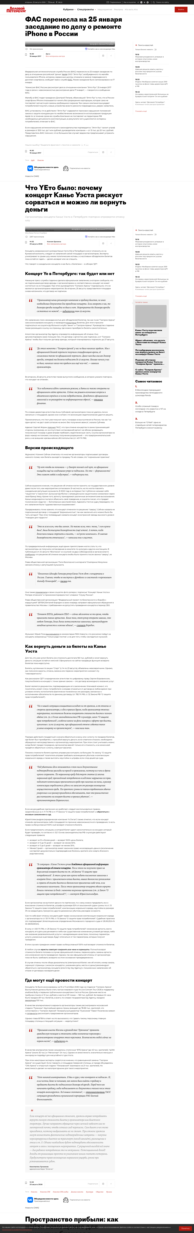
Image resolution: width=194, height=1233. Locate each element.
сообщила (30, 554)
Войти (181, 9)
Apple (64, 74)
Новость (40, 160)
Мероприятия (105, 9)
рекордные (30, 1000)
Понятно (185, 1228)
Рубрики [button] (68, 9)
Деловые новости (77, 1192)
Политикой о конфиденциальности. (17, 1230)
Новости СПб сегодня (60, 1192)
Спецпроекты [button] (86, 9)
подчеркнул (59, 1041)
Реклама (118, 9)
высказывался (53, 634)
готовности (32, 1013)
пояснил (52, 427)
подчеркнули (69, 311)
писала (63, 581)
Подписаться (115, 2)
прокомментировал (95, 1092)
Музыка (109, 1192)
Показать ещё (141, 111)
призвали (98, 399)
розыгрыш (71, 323)
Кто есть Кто (131, 9)
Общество (99, 1192)
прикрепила (41, 592)
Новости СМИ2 (32, 176)
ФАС (70, 80)
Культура (89, 1192)
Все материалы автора (55, 56)
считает (81, 625)
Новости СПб (45, 1192)
